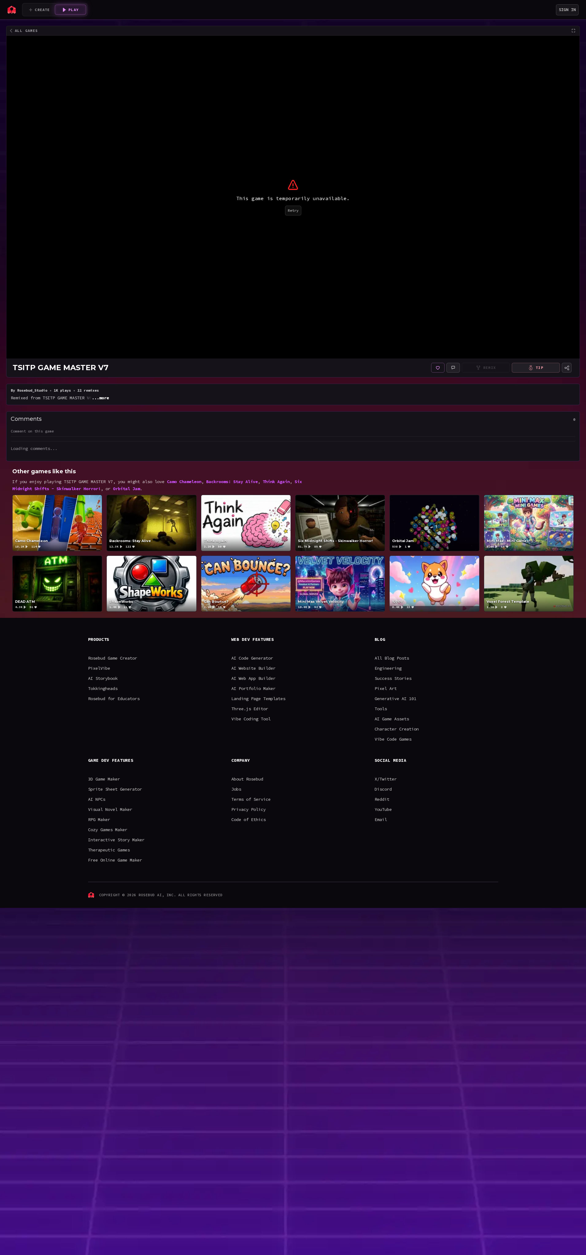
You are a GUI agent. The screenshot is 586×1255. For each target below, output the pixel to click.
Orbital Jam (126, 488)
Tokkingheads (103, 688)
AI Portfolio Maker (253, 688)
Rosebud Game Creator (112, 658)
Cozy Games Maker (107, 829)
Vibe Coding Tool (251, 719)
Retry (293, 210)
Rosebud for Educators (114, 698)
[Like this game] (438, 368)
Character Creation (397, 729)
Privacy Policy (248, 809)
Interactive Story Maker (116, 839)
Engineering (388, 668)
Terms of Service (251, 799)
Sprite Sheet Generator (115, 789)
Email (381, 819)
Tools (381, 708)
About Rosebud (247, 779)
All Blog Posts (392, 658)
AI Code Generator (252, 658)
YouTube (383, 809)
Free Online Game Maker (115, 860)
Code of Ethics (248, 819)
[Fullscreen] (573, 30)
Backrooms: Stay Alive (232, 481)
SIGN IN (567, 9)
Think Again (276, 481)
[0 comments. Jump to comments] (453, 368)
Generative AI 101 (395, 698)
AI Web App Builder (253, 678)
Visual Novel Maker (110, 809)
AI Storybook (103, 678)
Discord (383, 789)
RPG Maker (99, 819)
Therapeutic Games (109, 850)
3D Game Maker (104, 779)
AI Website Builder (253, 668)
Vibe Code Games (393, 739)
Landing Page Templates (258, 698)
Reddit (382, 799)
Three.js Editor (249, 708)
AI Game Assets (392, 719)
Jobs (236, 789)
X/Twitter (386, 779)
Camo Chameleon (184, 481)
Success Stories (393, 678)
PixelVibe (99, 668)
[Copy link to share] (567, 368)
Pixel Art (386, 688)
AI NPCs (96, 799)
